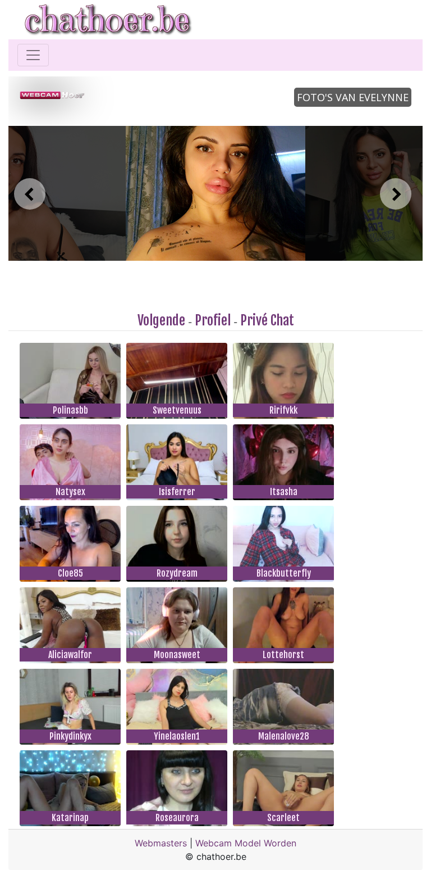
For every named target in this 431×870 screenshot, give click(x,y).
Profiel (213, 320)
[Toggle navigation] (33, 55)
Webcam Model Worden (245, 843)
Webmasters (161, 843)
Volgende (161, 320)
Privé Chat (267, 320)
